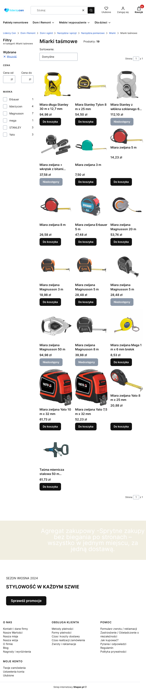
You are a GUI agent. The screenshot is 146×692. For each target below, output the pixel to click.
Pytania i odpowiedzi (113, 644)
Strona (128, 58)
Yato (12, 134)
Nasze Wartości (12, 632)
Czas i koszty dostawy (66, 636)
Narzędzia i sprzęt (67, 33)
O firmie (8, 644)
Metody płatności (62, 628)
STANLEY (15, 127)
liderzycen (15, 106)
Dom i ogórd (46, 33)
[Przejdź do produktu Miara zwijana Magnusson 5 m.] (91, 265)
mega (12, 120)
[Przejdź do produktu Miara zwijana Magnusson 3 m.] (56, 265)
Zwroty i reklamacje (64, 644)
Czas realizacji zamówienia (68, 640)
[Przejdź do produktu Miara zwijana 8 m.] (56, 205)
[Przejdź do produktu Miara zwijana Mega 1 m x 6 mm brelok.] (126, 325)
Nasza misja (10, 636)
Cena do (26, 72)
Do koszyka (50, 121)
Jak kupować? (109, 640)
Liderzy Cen (9, 33)
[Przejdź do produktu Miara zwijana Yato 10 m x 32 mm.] (56, 387)
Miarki (112, 33)
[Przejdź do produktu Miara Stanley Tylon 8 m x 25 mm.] (91, 84)
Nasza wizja (10, 640)
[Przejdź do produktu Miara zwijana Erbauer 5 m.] (91, 205)
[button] (91, 10)
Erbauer (14, 99)
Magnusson (16, 113)
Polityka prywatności (113, 651)
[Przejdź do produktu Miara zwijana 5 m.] (126, 136)
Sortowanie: (47, 49)
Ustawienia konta (13, 671)
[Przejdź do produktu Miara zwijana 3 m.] (91, 145)
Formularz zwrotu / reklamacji (118, 628)
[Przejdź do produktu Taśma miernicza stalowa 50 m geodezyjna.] (56, 449)
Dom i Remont (28, 33)
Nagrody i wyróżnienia (17, 651)
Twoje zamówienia (14, 667)
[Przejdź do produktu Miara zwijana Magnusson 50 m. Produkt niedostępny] (56, 325)
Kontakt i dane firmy (15, 628)
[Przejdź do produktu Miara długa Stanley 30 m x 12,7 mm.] (56, 84)
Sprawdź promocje (26, 601)
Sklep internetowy (68, 687)
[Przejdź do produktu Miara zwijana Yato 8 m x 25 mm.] (126, 380)
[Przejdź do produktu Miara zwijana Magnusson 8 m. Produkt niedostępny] (91, 325)
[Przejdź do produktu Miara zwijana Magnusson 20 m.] (126, 205)
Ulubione (8, 675)
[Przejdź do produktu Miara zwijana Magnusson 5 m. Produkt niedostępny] (126, 265)
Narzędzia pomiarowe (93, 33)
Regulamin (106, 647)
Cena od (8, 72)
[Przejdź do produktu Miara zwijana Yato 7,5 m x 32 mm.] (91, 387)
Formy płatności (61, 632)
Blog (6, 647)
